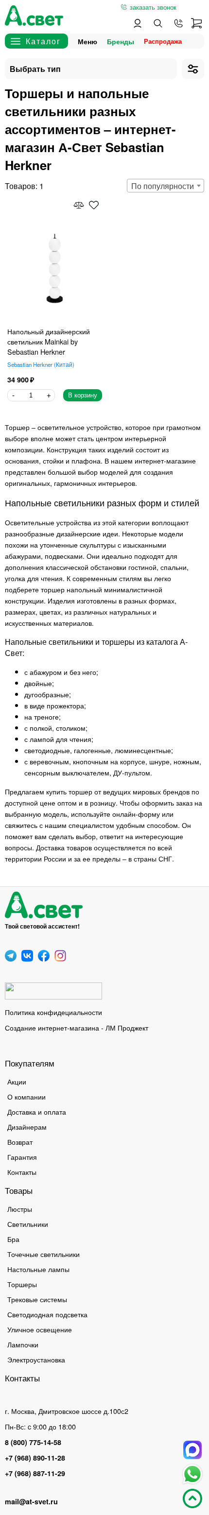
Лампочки (22, 1344)
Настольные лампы (38, 1269)
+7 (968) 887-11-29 (35, 1473)
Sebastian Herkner (39, 364)
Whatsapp (192, 1474)
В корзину (82, 395)
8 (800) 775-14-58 (33, 1442)
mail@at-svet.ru (31, 1501)
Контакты (21, 1172)
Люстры (19, 1209)
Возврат (20, 1141)
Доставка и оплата (36, 1111)
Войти (137, 23)
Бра (13, 1239)
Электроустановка (36, 1359)
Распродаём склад (165, 41)
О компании (26, 1096)
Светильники (27, 1224)
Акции (16, 1081)
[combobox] (165, 185)
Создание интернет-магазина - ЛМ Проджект (76, 1027)
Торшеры (22, 1284)
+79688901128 (178, 23)
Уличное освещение (39, 1329)
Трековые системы (37, 1299)
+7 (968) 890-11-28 (35, 1458)
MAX (192, 1450)
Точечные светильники (43, 1254)
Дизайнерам (27, 1126)
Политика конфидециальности (53, 1012)
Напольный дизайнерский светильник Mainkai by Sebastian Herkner (48, 341)
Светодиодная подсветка (47, 1314)
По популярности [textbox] (162, 185)
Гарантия (22, 1157)
